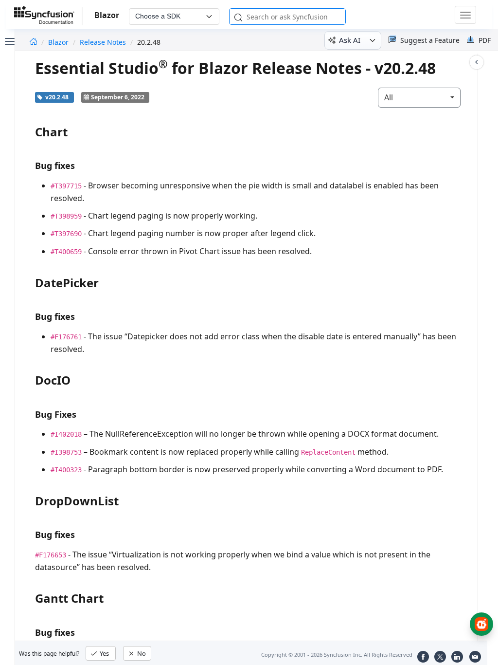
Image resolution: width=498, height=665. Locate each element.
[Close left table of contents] (9, 40)
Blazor (59, 42)
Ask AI (349, 40)
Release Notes (103, 42)
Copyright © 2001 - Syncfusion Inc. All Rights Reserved (336, 654)
